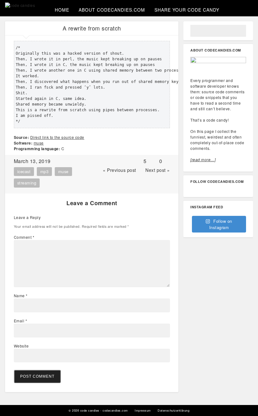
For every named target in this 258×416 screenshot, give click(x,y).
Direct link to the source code (57, 137)
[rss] (246, 190)
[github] (235, 190)
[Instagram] (213, 190)
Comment (24, 237)
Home (62, 10)
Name (21, 295)
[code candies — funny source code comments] (20, 5)
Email (20, 320)
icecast (24, 171)
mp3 (44, 171)
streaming (26, 183)
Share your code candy (186, 10)
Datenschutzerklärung (173, 410)
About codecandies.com (112, 10)
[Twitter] (192, 190)
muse (39, 142)
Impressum (143, 410)
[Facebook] (203, 190)
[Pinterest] (224, 190)
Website (21, 345)
